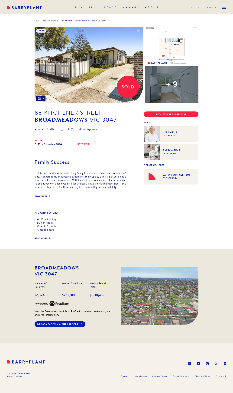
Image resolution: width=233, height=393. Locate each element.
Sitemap (124, 376)
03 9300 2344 (170, 178)
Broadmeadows (50, 20)
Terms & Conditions (181, 376)
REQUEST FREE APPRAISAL (171, 114)
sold (38, 140)
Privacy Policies (140, 376)
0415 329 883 (169, 153)
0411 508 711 (169, 135)
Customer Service (159, 376)
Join (212, 7)
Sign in (192, 7)
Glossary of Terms (202, 376)
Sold (37, 20)
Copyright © (221, 376)
